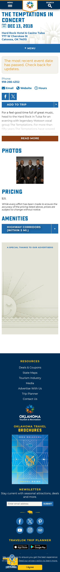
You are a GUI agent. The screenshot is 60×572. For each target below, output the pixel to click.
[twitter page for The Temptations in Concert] (13, 96)
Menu (10, 3)
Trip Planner (30, 393)
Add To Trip (17, 104)
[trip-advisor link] (40, 530)
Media (30, 383)
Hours (43, 88)
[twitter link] (30, 521)
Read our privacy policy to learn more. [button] (38, 560)
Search (50, 3)
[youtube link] (19, 530)
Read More (30, 138)
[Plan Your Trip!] (10, 562)
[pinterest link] (40, 521)
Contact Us (30, 399)
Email (9, 88)
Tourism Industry (30, 378)
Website (26, 88)
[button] (10, 5)
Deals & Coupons (30, 367)
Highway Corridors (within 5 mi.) (24, 229)
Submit (47, 503)
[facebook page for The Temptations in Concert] (5, 96)
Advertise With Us (30, 388)
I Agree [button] (30, 567)
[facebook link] (19, 521)
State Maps (30, 372)
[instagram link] (30, 530)
